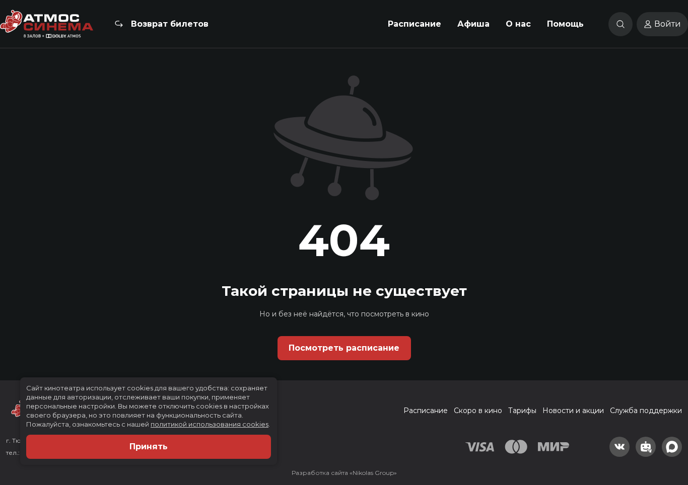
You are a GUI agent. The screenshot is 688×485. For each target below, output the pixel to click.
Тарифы (522, 410)
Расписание (414, 24)
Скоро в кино (478, 410)
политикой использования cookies (209, 424)
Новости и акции (573, 410)
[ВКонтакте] (619, 447)
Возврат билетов (170, 24)
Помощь (565, 24)
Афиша (473, 24)
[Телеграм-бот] (646, 447)
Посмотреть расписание (344, 348)
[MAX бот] (672, 447)
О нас (518, 24)
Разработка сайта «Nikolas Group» (344, 472)
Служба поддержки (646, 410)
